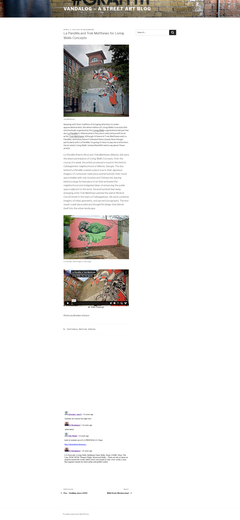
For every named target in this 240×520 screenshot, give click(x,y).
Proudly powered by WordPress (76, 514)
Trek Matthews (76, 136)
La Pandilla (72, 133)
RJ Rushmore (87, 29)
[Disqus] (96, 369)
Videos (92, 329)
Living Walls (98, 130)
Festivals (72, 329)
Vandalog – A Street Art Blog (107, 8)
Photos (83, 329)
